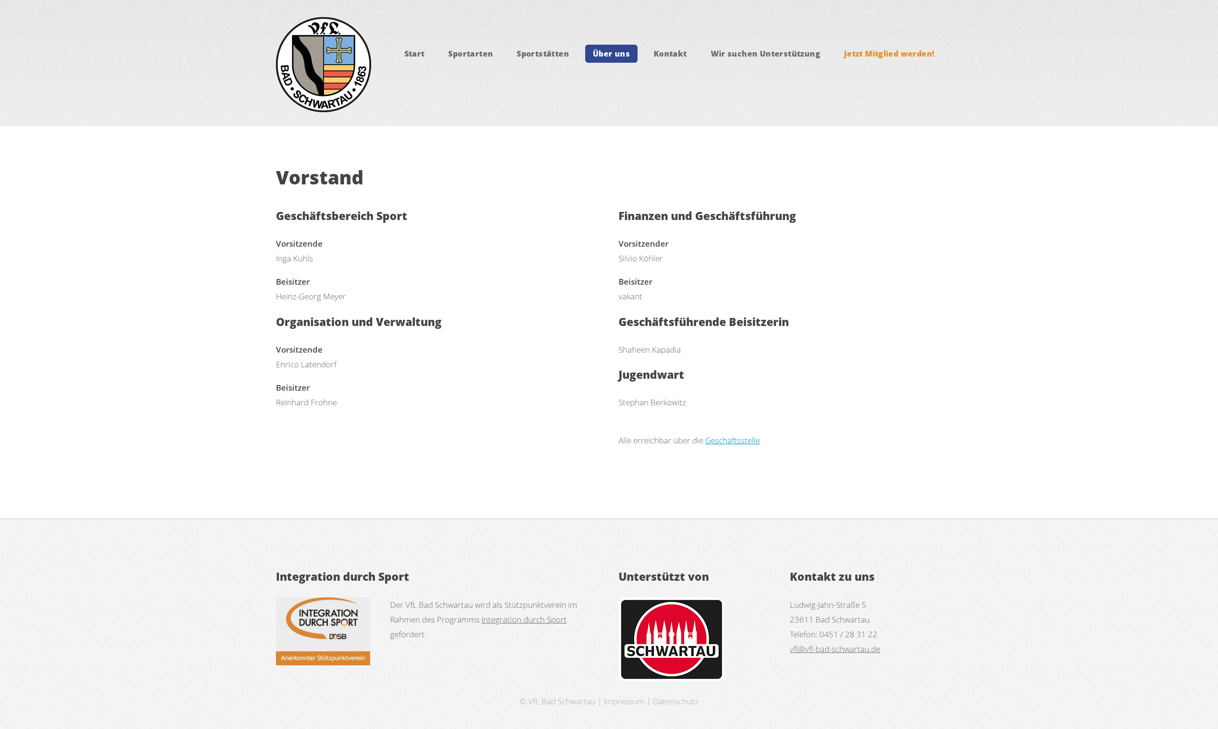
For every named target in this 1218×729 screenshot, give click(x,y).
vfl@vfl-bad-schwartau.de (835, 648)
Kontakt (670, 53)
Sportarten (470, 53)
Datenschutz (675, 701)
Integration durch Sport (524, 619)
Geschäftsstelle (732, 440)
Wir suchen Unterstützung (765, 53)
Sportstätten (543, 53)
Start (414, 53)
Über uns (611, 53)
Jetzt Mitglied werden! (889, 53)
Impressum (624, 701)
